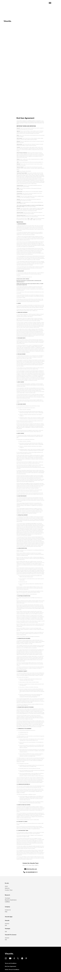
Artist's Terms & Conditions (12, 969)
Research (5, 92)
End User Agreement (10, 966)
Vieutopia (7, 898)
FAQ (6, 912)
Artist (6, 886)
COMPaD (7, 902)
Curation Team (8, 890)
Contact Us (8, 910)
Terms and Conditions (10, 963)
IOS (6, 925)
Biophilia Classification (11, 900)
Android (7, 923)
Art (3, 82)
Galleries (7, 888)
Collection (6, 87)
